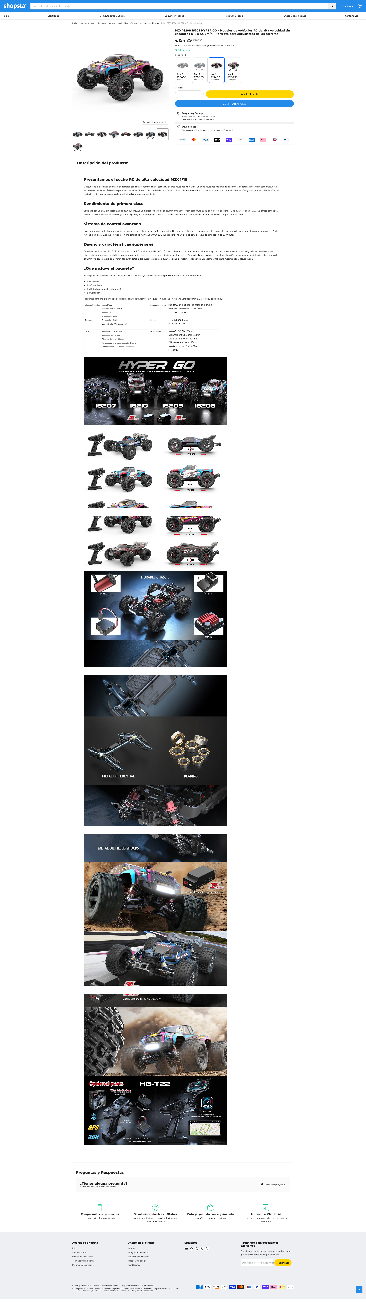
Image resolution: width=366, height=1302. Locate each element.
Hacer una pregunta (274, 1184)
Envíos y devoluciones (295, 15)
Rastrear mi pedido (235, 15)
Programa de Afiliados (83, 1265)
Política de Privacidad (82, 1256)
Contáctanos (351, 15)
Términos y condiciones (83, 1260)
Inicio (6, 15)
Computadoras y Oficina (112, 15)
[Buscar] (332, 6)
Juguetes (102, 23)
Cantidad (179, 88)
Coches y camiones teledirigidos (144, 23)
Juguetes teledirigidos (118, 23)
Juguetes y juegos (175, 15)
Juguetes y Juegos (87, 23)
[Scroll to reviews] (234, 37)
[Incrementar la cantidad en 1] (200, 94)
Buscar (131, 1248)
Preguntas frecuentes (138, 1252)
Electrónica (54, 15)
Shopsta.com (148, 1291)
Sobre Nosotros (79, 1252)
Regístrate (283, 1263)
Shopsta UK (137, 1291)
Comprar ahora (234, 104)
